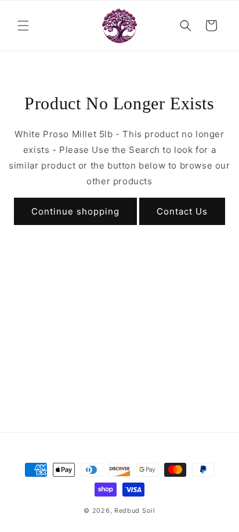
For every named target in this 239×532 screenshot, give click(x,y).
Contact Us (182, 211)
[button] (23, 25)
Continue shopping (75, 211)
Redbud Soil (134, 510)
